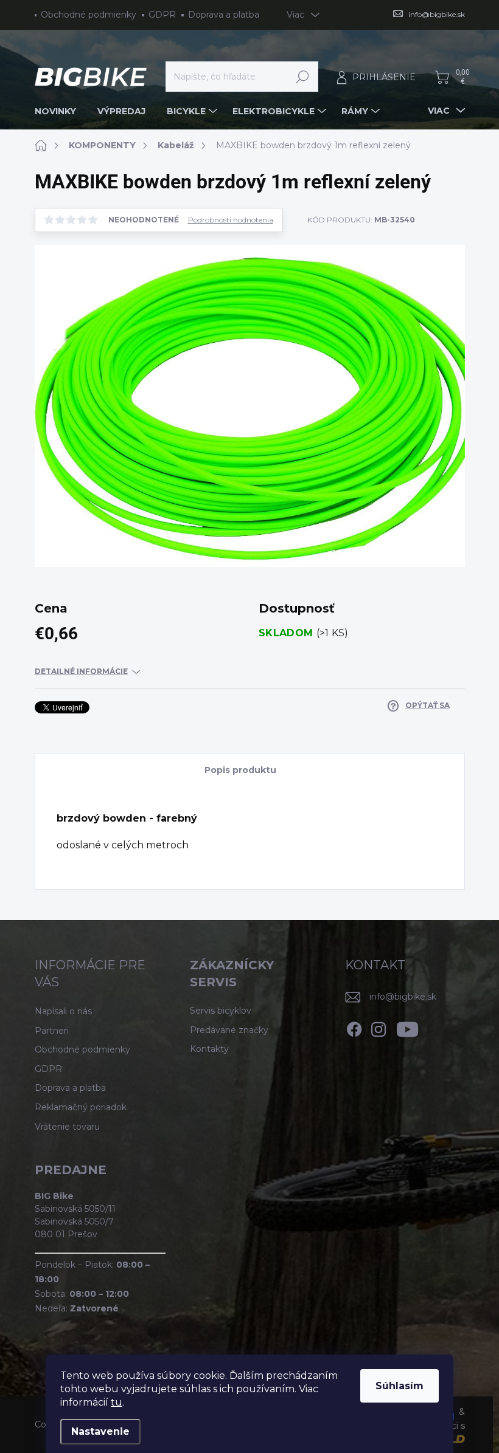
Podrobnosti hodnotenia (230, 220)
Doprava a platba (223, 14)
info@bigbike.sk (402, 996)
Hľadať (302, 76)
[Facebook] (354, 1027)
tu (116, 1402)
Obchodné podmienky (88, 14)
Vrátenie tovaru (67, 1126)
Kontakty (209, 1048)
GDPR (162, 14)
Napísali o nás (63, 1011)
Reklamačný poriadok (81, 1107)
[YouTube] (407, 1027)
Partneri (52, 1030)
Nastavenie (100, 1431)
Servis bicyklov (220, 1010)
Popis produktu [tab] (240, 769)
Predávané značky (229, 1030)
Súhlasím (399, 1386)
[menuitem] (60, 111)
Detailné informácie (81, 671)
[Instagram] (378, 1027)
